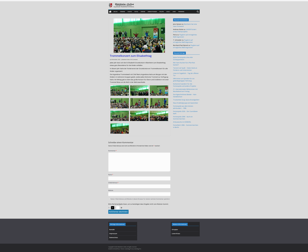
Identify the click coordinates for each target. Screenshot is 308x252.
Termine (122, 11)
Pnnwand (181, 11)
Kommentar (112, 151)
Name (110, 175)
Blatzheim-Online (126, 59)
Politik (161, 11)
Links (174, 11)
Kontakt (112, 229)
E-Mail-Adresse (113, 183)
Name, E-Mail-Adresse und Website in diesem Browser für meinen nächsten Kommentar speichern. (140, 199)
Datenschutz (113, 237)
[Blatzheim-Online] (110, 12)
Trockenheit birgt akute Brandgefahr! (186, 100)
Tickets (130, 11)
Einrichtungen (152, 11)
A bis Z (168, 11)
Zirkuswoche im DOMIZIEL (182, 122)
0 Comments (135, 59)
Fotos (136, 11)
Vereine (143, 11)
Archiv (115, 11)
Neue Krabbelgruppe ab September (185, 103)
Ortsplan (175, 229)
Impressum (113, 233)
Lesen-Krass (176, 233)
